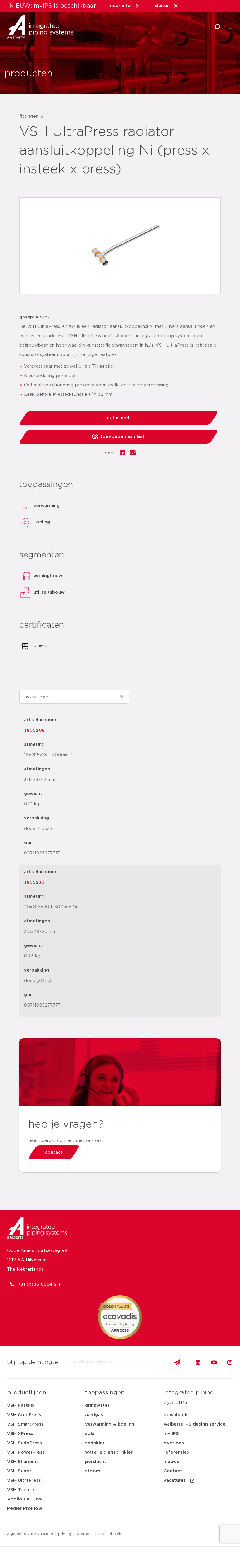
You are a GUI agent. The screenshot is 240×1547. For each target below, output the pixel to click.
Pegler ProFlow (24, 1508)
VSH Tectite (20, 1490)
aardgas (94, 1415)
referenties (176, 1452)
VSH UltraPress (24, 1480)
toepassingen (105, 1393)
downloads (176, 1415)
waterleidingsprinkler (109, 1452)
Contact (173, 1471)
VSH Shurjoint (22, 1461)
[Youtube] (214, 1362)
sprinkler (94, 1443)
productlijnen (26, 1393)
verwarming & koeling (109, 1424)
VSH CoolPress (24, 1415)
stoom (92, 1471)
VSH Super (19, 1471)
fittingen (29, 116)
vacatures (175, 1480)
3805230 (34, 882)
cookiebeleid (110, 1534)
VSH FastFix (21, 1405)
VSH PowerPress (26, 1452)
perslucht (95, 1461)
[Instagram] (230, 1362)
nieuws (171, 1461)
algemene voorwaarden (30, 1534)
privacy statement (75, 1534)
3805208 (34, 730)
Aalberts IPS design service (195, 1424)
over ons (174, 1443)
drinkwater (97, 1405)
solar (90, 1433)
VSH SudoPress (24, 1443)
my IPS (171, 1433)
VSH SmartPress (25, 1424)
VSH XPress (20, 1433)
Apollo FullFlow (25, 1499)
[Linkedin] (198, 1362)
